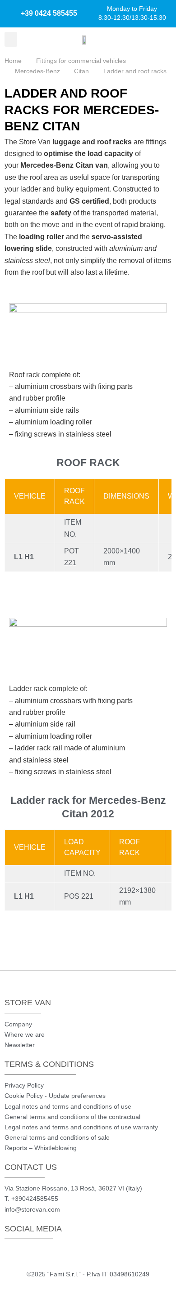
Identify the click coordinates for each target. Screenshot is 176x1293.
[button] (11, 39)
